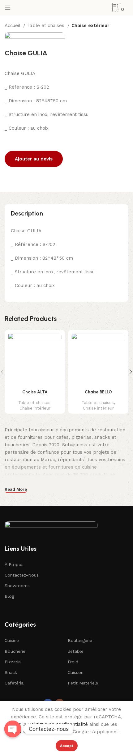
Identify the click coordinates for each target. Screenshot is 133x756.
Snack (11, 672)
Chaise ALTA (35, 391)
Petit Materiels (83, 682)
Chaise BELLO (98, 391)
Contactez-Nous (22, 575)
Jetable (76, 651)
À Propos (14, 564)
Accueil (13, 25)
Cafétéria (14, 682)
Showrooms (17, 585)
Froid (73, 661)
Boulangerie (80, 640)
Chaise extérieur (90, 25)
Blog (9, 596)
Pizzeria (13, 661)
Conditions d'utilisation (39, 732)
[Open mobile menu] (8, 8)
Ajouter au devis (34, 159)
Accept (66, 746)
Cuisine (12, 640)
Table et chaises (46, 25)
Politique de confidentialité (58, 724)
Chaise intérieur (34, 408)
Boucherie (15, 651)
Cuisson (76, 672)
